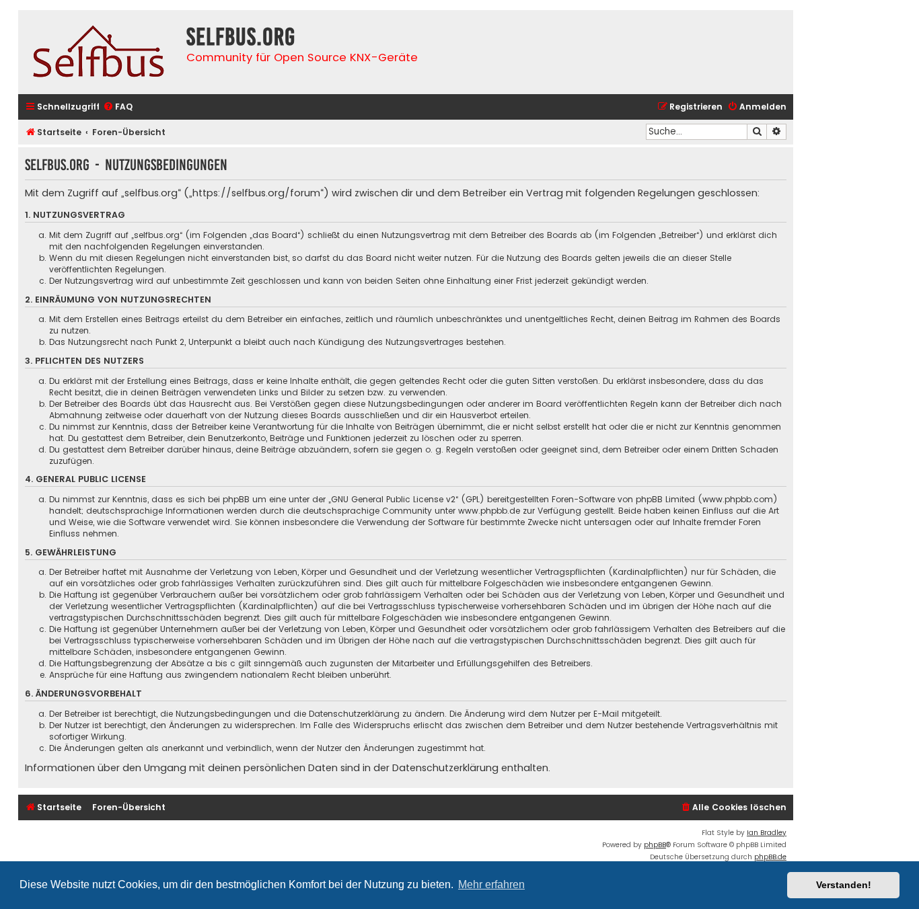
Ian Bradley (766, 833)
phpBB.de (770, 857)
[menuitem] (118, 107)
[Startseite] (99, 52)
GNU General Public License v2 (393, 499)
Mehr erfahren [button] (491, 884)
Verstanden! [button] (843, 884)
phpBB (655, 845)
